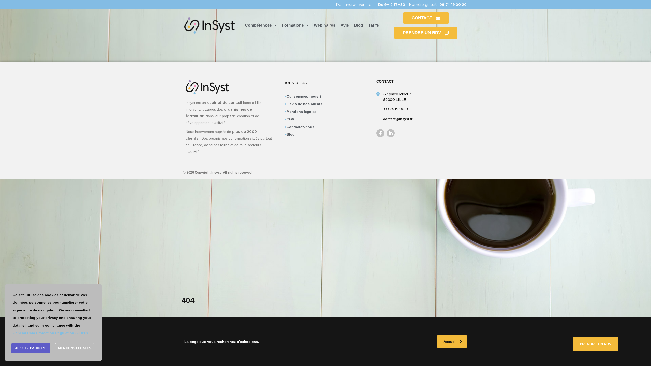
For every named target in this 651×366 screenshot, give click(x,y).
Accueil (449, 342)
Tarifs (373, 25)
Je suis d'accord (31, 348)
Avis (345, 25)
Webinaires (324, 25)
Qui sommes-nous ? (304, 96)
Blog (358, 25)
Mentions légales (301, 112)
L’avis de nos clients (304, 104)
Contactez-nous (300, 127)
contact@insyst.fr (397, 119)
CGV (290, 119)
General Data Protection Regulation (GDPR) (50, 333)
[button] (260, 25)
